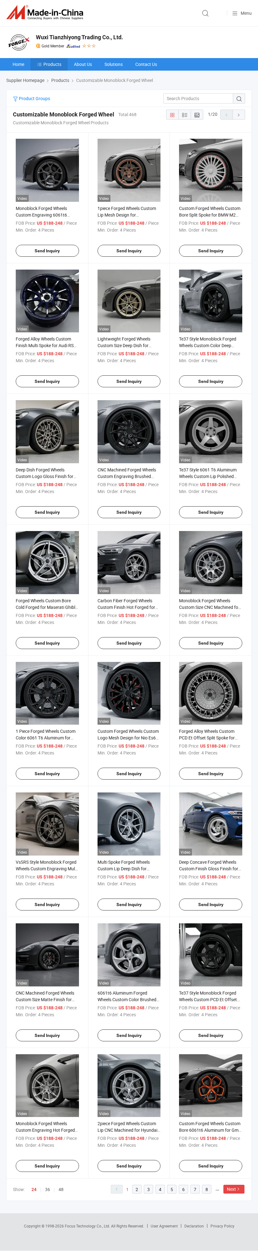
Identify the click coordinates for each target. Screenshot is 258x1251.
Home (18, 64)
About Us (83, 64)
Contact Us (146, 64)
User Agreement (164, 1225)
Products (52, 64)
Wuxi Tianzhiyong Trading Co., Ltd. (79, 37)
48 (61, 1189)
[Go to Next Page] (239, 114)
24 (33, 1189)
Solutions (113, 64)
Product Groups (34, 98)
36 (47, 1189)
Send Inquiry (47, 250)
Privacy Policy (222, 1225)
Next (231, 1189)
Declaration (194, 1225)
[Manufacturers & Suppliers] (46, 12)
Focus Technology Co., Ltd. (88, 1225)
